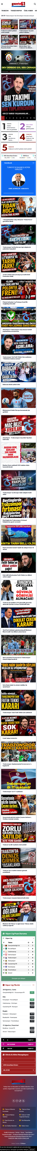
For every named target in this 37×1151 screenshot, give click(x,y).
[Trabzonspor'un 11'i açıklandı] (18, 779)
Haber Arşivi (25, 1126)
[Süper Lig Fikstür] (33, 985)
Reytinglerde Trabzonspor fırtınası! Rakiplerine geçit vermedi (15, 521)
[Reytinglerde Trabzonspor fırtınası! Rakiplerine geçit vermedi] (18, 508)
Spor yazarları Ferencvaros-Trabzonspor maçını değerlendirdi (16, 658)
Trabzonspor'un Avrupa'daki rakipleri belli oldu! (17, 493)
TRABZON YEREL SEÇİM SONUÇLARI (18, 1138)
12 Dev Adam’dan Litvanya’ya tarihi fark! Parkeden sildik (16, 275)
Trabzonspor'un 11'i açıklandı (13, 791)
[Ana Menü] (2, 4)
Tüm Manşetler (25, 1120)
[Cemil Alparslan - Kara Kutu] (18, 180)
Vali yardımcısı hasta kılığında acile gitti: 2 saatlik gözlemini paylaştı (12, 138)
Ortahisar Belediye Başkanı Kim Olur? (23, 1134)
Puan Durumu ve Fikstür (8, 1121)
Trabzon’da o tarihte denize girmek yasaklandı (15, 871)
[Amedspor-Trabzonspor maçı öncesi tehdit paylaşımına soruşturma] (18, 317)
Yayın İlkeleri (28, 1132)
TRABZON (5, 11)
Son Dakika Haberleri (11, 1126)
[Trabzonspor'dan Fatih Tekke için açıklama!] (18, 700)
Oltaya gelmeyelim (30, 127)
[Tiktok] (20, 1100)
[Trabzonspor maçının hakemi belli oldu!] (18, 885)
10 (34, 118)
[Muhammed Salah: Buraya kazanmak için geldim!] (18, 398)
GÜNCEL (9, 123)
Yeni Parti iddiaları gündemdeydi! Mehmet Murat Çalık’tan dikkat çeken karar (17, 631)
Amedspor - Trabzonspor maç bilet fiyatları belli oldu (17, 438)
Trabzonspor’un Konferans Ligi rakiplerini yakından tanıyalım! (17, 248)
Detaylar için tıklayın (18, 978)
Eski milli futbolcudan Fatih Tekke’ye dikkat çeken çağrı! (17, 576)
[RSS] (23, 1100)
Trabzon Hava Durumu (24, 1110)
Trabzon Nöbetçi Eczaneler (9, 1110)
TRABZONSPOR (16, 11)
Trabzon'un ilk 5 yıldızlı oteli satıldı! (20, 149)
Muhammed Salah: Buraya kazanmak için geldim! (16, 411)
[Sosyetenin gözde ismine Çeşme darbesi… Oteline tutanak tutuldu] (18, 805)
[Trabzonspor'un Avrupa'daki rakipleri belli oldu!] (18, 480)
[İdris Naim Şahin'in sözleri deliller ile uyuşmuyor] (18, 672)
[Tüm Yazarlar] (33, 163)
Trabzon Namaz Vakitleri (8, 1115)
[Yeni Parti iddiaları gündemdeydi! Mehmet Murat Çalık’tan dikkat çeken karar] (18, 618)
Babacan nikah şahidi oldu (11, 384)
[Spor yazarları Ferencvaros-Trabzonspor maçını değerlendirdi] (18, 645)
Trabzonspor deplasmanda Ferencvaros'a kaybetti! (17, 764)
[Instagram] (16, 1100)
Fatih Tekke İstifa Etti (10, 738)
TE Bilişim (23, 1143)
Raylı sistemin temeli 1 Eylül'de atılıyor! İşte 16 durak (18, 548)
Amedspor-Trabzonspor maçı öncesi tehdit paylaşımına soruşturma (17, 330)
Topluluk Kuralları (7, 1134)
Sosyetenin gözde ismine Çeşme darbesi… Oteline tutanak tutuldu (17, 818)
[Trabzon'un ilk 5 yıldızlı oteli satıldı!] (18, 832)
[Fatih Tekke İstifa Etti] (18, 726)
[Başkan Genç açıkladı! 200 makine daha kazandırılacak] (18, 453)
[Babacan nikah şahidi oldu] (18, 372)
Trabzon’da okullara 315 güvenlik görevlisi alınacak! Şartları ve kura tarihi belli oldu (17, 603)
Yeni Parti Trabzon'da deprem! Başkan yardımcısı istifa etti (30, 138)
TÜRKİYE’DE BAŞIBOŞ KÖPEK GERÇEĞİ (18, 168)
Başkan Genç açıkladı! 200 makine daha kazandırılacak (16, 466)
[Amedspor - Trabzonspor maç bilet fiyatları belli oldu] (18, 425)
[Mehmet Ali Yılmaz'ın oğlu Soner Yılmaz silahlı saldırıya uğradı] (18, 911)
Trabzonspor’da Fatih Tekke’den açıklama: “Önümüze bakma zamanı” (17, 357)
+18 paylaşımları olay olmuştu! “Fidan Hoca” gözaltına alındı (18, 220)
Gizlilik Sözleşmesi (9, 1132)
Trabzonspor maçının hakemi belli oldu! (16, 898)
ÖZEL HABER (28, 11)
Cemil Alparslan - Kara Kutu (18, 188)
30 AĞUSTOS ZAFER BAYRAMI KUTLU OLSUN (18, 16)
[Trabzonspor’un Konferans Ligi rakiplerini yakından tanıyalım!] (18, 235)
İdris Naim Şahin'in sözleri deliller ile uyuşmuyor (15, 686)
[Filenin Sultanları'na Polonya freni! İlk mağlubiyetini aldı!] (18, 290)
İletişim (18, 1132)
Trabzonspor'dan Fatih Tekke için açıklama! (17, 712)
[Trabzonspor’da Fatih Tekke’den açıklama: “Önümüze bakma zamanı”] (18, 344)
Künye (22, 1132)
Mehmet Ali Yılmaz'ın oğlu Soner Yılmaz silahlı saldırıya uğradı (18, 924)
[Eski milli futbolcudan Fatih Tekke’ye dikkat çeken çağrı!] (18, 563)
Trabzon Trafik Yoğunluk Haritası (24, 1115)
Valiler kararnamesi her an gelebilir (12, 127)
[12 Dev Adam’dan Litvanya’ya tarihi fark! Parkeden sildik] (18, 262)
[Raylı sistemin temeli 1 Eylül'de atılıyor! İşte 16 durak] (18, 535)
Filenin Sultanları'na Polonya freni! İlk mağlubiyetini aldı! (15, 303)
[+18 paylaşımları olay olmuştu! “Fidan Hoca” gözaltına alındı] (18, 207)
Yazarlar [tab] (8, 163)
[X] (13, 1100)
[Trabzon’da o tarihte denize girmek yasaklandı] (18, 858)
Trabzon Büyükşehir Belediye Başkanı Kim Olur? (18, 1136)
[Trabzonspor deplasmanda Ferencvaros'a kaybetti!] (18, 752)
